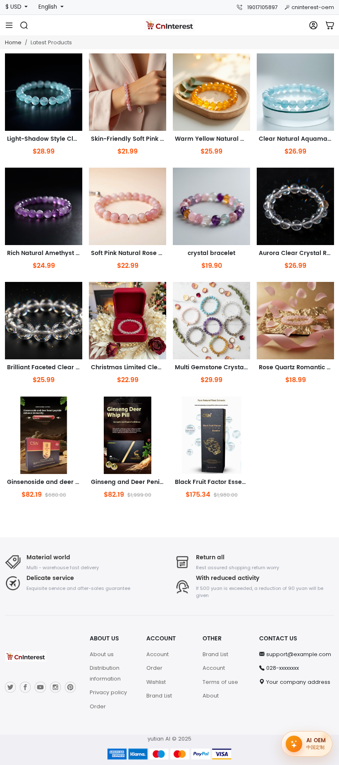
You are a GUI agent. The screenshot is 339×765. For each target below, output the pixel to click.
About (211, 695)
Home (13, 42)
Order (98, 706)
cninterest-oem (312, 7)
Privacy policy (108, 692)
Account (157, 654)
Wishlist (156, 682)
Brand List (159, 695)
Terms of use (220, 682)
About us (102, 654)
